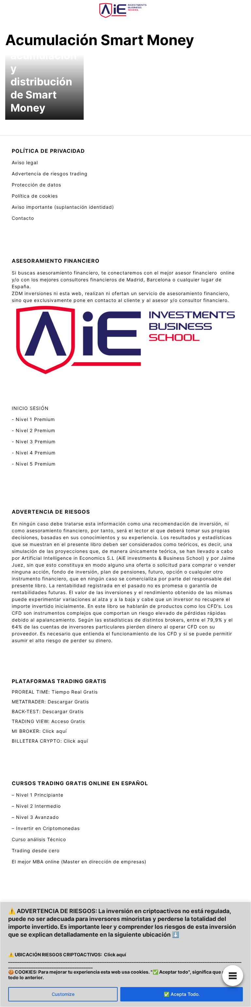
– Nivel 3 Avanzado (35, 817)
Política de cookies (35, 196)
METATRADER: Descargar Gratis (50, 701)
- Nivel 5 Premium (34, 464)
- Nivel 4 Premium (34, 452)
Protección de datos (36, 184)
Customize (63, 994)
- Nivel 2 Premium (33, 430)
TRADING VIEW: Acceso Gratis (48, 721)
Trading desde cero (35, 850)
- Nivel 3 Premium (34, 441)
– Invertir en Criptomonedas (46, 828)
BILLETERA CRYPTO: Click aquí (50, 741)
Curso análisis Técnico (39, 839)
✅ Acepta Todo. (182, 994)
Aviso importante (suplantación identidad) (63, 207)
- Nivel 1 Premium (33, 419)
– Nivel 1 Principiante (37, 795)
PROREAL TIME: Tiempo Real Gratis (55, 692)
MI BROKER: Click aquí (39, 731)
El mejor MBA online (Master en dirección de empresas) (79, 861)
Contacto (23, 218)
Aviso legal (25, 162)
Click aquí (115, 954)
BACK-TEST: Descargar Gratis (48, 711)
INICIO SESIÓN (30, 408)
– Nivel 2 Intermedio (36, 806)
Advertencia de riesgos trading (50, 173)
